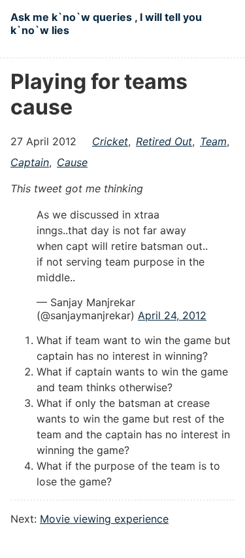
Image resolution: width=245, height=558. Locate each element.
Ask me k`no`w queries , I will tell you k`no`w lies (106, 23)
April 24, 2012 (172, 315)
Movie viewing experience (104, 518)
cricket (110, 141)
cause (72, 162)
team (213, 141)
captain (29, 162)
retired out (164, 141)
